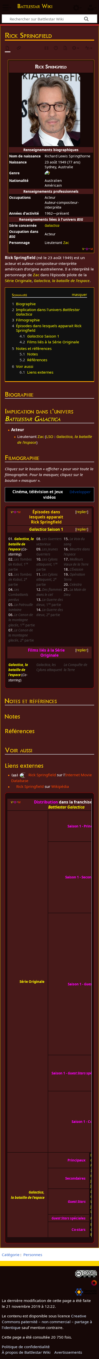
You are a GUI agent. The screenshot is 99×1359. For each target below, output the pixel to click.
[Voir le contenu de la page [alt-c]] (7, 48)
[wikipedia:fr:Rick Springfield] (13, 786)
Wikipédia (60, 786)
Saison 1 (55, 529)
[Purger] (65, 48)
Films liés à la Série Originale (46, 653)
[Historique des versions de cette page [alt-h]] (56, 48)
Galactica (52, 225)
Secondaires (75, 1178)
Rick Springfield (42, 774)
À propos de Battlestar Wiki (26, 1352)
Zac (66, 242)
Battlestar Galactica (32, 418)
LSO (49, 436)
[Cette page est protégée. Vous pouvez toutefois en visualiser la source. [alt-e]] (47, 48)
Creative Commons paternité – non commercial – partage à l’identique (47, 1321)
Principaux (77, 1160)
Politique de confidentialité (26, 1346)
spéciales (69, 1218)
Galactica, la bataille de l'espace (21, 544)
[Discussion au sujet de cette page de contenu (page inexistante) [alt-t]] (19, 48)
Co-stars (79, 1229)
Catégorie (11, 1254)
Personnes (32, 1254)
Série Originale (18, 280)
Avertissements (68, 1352)
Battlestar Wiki (34, 7)
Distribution (46, 802)
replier (81, 512)
